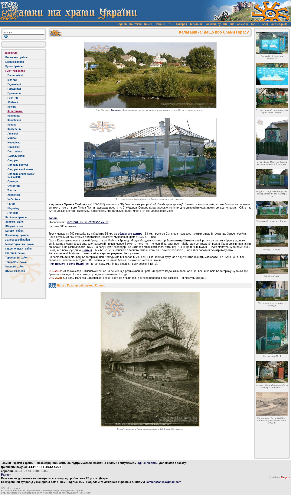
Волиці (87, 250)
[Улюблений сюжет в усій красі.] (272, 210)
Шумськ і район (15, 271)
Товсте (11, 190)
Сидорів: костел (17, 165)
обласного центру (130, 233)
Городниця (14, 88)
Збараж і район (14, 221)
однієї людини (147, 462)
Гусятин (12, 97)
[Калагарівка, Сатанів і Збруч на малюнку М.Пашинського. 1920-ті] (272, 404)
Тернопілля (10, 52)
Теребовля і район (16, 257)
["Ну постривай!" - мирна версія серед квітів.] (272, 98)
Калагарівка (15, 111)
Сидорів (12, 160)
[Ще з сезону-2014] (272, 332)
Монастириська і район (19, 244)
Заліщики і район (16, 217)
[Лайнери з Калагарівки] (272, 74)
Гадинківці (14, 84)
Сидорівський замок (20, 169)
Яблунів (12, 212)
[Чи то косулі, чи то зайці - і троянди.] (272, 291)
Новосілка (13, 142)
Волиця (12, 79)
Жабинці (12, 102)
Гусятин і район (15, 70)
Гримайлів (14, 93)
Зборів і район (14, 226)
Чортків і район (14, 266)
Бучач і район (14, 66)
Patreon (6, 474)
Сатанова (116, 110)
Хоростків (13, 194)
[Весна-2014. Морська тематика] (272, 43)
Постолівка (14, 151)
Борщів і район (14, 61)
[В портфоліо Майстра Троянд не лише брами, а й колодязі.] (272, 138)
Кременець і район (17, 235)
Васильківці (15, 75)
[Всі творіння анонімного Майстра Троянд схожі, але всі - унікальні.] (150, 157)
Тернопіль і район (16, 262)
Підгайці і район (15, 253)
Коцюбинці (14, 120)
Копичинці (13, 115)
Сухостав (13, 185)
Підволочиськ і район (18, 248)
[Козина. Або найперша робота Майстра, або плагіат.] (272, 372)
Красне (11, 124)
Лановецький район (17, 239)
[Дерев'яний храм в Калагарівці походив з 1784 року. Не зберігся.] (150, 359)
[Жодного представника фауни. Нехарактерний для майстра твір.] (272, 179)
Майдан (12, 138)
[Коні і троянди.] (272, 264)
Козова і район (14, 230)
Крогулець (14, 129)
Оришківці (13, 147)
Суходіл (12, 181)
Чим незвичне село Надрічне (69, 263)
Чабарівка (13, 199)
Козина (11, 106)
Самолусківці (15, 156)
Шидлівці (13, 208)
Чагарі (11, 203)
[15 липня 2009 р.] (150, 75)
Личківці (12, 133)
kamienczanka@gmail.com (163, 481)
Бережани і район (16, 57)
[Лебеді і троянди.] (272, 236)
